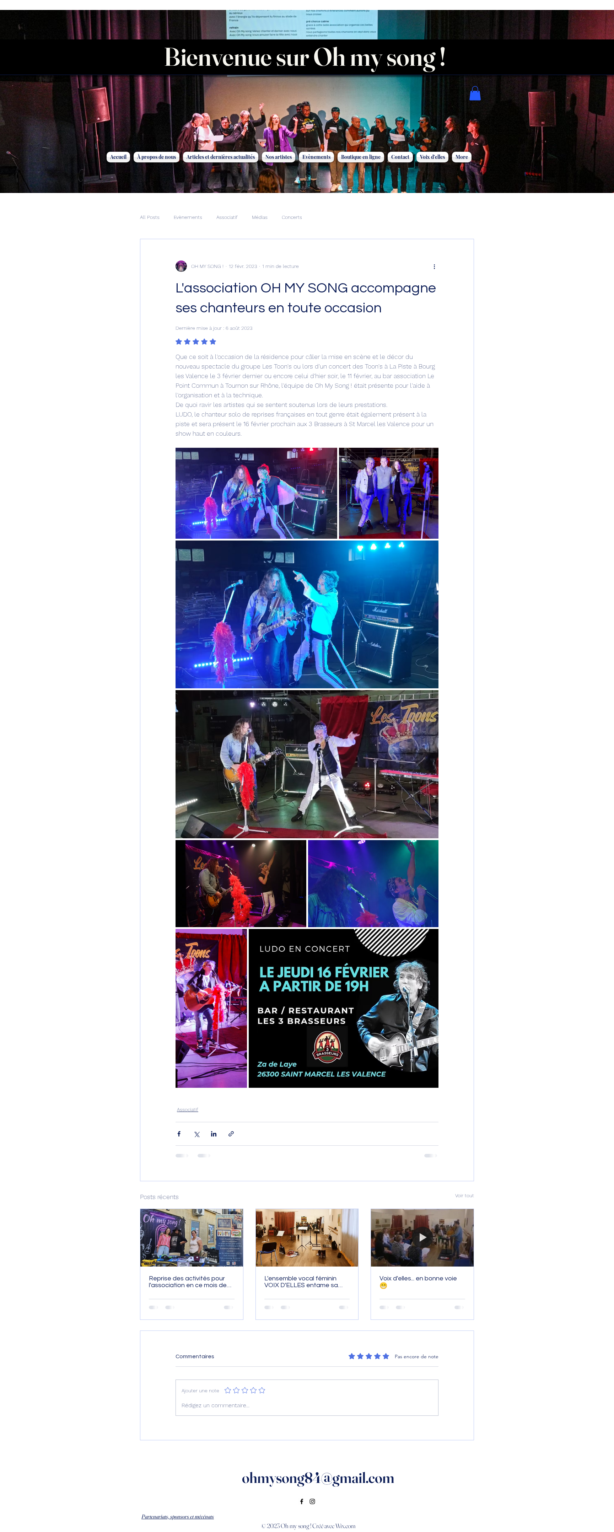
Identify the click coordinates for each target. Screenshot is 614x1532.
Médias (260, 217)
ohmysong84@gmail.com (318, 1477)
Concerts (292, 217)
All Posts (150, 217)
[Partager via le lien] (231, 1133)
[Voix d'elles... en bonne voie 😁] (422, 1238)
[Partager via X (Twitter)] (196, 1133)
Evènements (188, 217)
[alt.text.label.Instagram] (312, 1501)
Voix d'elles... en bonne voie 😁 (418, 1282)
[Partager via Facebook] (179, 1133)
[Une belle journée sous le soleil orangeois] (191, 1238)
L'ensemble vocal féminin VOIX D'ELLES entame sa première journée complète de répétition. (304, 1282)
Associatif (227, 217)
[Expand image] (256, 493)
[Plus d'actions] (434, 266)
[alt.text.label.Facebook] (301, 1501)
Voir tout (464, 1195)
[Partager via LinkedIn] (213, 1133)
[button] (475, 93)
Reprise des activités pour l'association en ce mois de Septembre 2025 (188, 1282)
